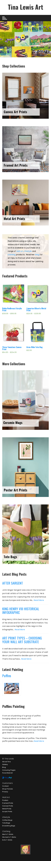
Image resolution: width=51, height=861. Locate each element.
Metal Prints (6, 809)
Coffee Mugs (7, 820)
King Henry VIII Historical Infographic (20, 610)
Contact (5, 786)
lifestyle (28, 251)
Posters (5, 800)
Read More (39, 600)
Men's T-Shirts (7, 834)
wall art (19, 251)
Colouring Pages (8, 770)
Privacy (5, 792)
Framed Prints (7, 803)
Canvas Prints (7, 806)
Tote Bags (6, 823)
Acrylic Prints (7, 812)
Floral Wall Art (7, 773)
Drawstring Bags (8, 826)
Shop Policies (7, 789)
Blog (4, 767)
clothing (11, 254)
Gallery (5, 764)
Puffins (6, 675)
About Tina (6, 762)
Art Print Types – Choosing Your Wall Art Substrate (22, 639)
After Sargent (12, 582)
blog (37, 254)
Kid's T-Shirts (7, 840)
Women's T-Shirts (9, 837)
